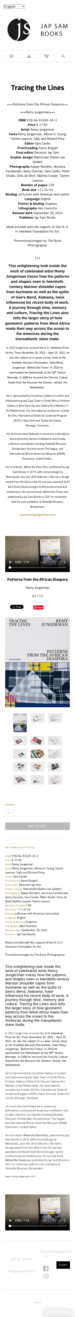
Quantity (10, 804)
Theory (30, 847)
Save (40, 607)
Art (6, 847)
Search (37, 1302)
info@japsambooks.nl (21, 1271)
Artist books (17, 847)
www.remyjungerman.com (37, 514)
